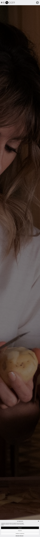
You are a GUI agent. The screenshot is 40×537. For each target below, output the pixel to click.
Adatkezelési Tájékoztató (19, 535)
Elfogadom (20, 527)
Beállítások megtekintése (20, 533)
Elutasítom (20, 530)
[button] (38, 521)
